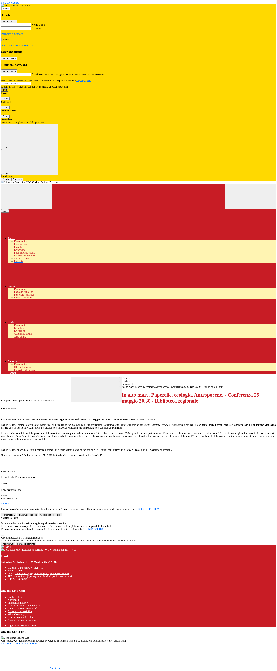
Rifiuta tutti (27, 515)
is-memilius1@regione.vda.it (42, 573)
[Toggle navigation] (26, 196)
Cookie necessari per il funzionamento (21, 537)
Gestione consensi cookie (20, 617)
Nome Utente (38, 24)
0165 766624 (19, 570)
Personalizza (9, 515)
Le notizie (127, 384)
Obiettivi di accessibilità (20, 611)
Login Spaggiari (83, 80)
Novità (125, 381)
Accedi (6, 9)
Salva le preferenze (26, 544)
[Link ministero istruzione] (15, 5)
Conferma (17, 179)
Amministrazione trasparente (22, 620)
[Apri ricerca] (250, 196)
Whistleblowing (16, 614)
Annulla (6, 179)
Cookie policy (15, 597)
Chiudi (5, 99)
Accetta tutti (50, 515)
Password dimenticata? (12, 34)
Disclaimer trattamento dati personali (19, 643)
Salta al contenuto (10, 2)
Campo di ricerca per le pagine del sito (20, 400)
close (5, 211)
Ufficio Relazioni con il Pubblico (24, 605)
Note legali (13, 599)
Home (125, 378)
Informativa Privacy (18, 602)
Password (36, 28)
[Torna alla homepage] (138, 182)
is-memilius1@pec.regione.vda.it (43, 576)
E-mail (35, 74)
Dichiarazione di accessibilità (22, 608)
